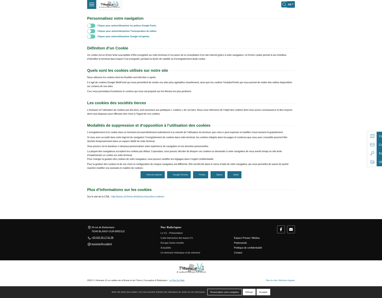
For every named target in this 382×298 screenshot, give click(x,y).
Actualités (166, 247)
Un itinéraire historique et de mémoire (180, 252)
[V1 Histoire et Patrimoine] (109, 4)
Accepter (263, 292)
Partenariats (240, 243)
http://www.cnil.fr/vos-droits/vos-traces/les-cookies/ (137, 196)
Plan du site (271, 280)
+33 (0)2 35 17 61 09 (102, 237)
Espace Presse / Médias (247, 238)
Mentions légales (287, 280)
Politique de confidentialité (248, 247)
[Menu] (91, 4)
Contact (238, 252)
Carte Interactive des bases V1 (177, 238)
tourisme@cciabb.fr (101, 244)
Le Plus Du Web (176, 280)
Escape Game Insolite (172, 243)
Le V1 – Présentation (172, 233)
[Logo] (191, 268)
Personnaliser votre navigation (224, 292)
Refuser (249, 292)
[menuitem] (91, 4)
